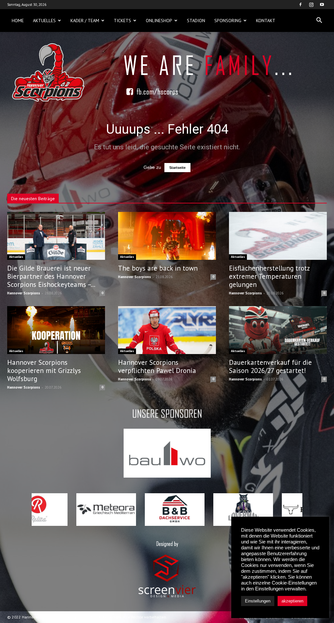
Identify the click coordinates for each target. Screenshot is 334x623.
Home (18, 20)
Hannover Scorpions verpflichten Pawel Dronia (157, 366)
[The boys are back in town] (167, 236)
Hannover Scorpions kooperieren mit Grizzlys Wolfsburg (44, 370)
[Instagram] (311, 4)
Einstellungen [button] (257, 601)
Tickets (122, 20)
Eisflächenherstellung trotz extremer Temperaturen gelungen (269, 276)
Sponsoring (227, 20)
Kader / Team (84, 20)
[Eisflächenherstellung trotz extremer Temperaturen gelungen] (278, 236)
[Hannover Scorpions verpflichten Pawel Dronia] (167, 330)
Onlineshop (159, 20)
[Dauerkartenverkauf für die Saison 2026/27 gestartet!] (278, 330)
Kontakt (265, 20)
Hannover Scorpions (23, 293)
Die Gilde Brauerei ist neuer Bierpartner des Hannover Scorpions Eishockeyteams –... (51, 276)
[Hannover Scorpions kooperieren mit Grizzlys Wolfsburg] (56, 330)
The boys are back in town (158, 268)
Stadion (196, 20)
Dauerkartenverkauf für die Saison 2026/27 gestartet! (270, 366)
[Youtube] (322, 4)
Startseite (177, 168)
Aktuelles (44, 20)
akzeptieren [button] (292, 601)
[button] (319, 20)
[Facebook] (300, 4)
